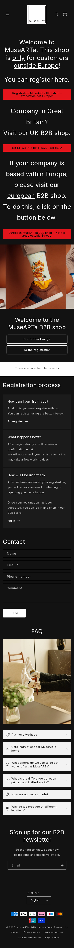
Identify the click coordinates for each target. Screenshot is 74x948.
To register (15, 421)
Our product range (37, 339)
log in (11, 520)
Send (14, 613)
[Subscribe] (62, 865)
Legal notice (52, 937)
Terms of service (53, 932)
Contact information (29, 937)
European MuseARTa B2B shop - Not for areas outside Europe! (37, 234)
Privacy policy (32, 932)
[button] (7, 14)
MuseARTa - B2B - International (35, 927)
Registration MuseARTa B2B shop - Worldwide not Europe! (37, 94)
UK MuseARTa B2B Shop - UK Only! (37, 148)
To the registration (37, 349)
